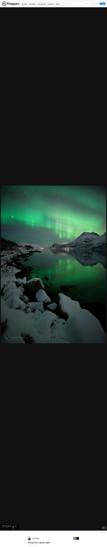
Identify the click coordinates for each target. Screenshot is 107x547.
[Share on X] (77, 538)
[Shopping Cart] (93, 3)
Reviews (32, 4)
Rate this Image (6, 526)
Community (41, 4)
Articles (24, 4)
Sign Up (102, 3)
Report (103, 532)
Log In (97, 3)
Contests (51, 4)
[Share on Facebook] (74, 538)
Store (58, 4)
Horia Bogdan (35, 538)
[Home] (10, 3)
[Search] (90, 3)
